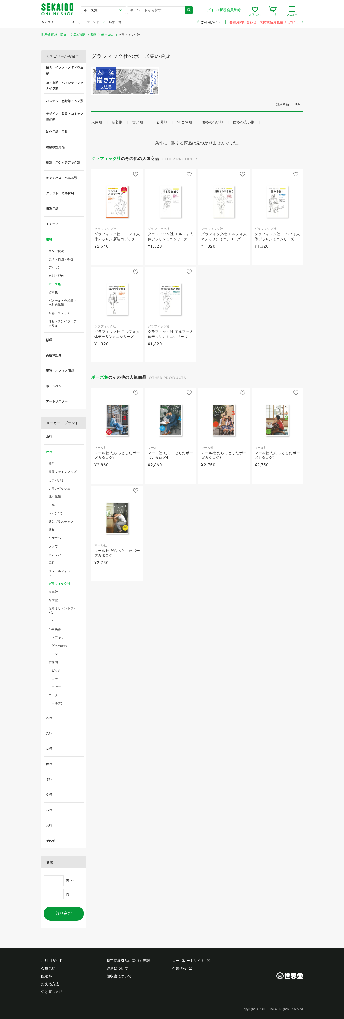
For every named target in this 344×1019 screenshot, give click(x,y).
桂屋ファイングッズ (63, 472)
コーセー (55, 687)
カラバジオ (56, 480)
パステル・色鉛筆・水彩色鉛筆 (63, 303)
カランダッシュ (59, 488)
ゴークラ (55, 695)
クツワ (53, 546)
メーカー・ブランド (85, 22)
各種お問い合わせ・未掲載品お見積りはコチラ (264, 22)
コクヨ (53, 621)
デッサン (55, 267)
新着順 (117, 122)
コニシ (53, 654)
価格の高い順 (212, 122)
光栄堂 (53, 600)
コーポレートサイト (188, 961)
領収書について (119, 976)
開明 (52, 463)
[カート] (273, 11)
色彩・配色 (56, 276)
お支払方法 (50, 984)
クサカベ (55, 538)
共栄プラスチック (61, 521)
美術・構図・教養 (61, 259)
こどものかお (58, 646)
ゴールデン (56, 703)
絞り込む (64, 913)
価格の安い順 (244, 122)
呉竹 (52, 563)
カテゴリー (49, 22)
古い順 (137, 122)
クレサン (55, 554)
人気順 (96, 122)
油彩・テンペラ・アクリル (63, 323)
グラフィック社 (106, 158)
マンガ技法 (56, 251)
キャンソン (56, 513)
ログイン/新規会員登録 (222, 10)
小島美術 (55, 629)
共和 (52, 530)
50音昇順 (160, 122)
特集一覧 (115, 22)
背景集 (53, 292)
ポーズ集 (99, 377)
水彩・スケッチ (59, 313)
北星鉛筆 (55, 496)
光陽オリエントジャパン (63, 611)
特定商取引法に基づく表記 (128, 961)
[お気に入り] (255, 11)
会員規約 (48, 968)
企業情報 (179, 968)
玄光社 (53, 592)
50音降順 (184, 122)
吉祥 (52, 505)
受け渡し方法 (52, 992)
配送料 (46, 976)
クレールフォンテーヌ (63, 573)
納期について (117, 968)
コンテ (53, 679)
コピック (55, 670)
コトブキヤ (56, 637)
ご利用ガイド (211, 22)
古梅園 (53, 662)
